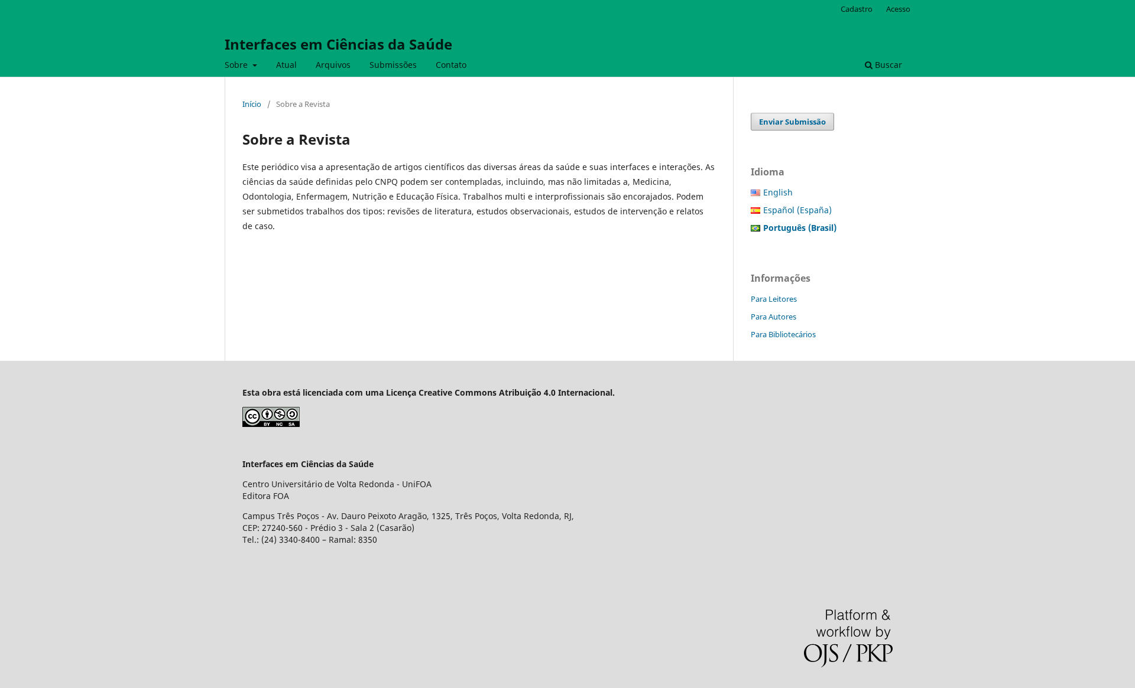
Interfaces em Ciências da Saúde (338, 44)
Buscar (887, 64)
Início (251, 104)
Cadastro (857, 9)
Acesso (898, 9)
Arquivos (333, 64)
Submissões (393, 64)
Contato (451, 64)
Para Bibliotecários (783, 334)
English (778, 192)
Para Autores (773, 316)
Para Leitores (774, 299)
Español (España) (797, 210)
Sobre (237, 64)
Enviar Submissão (792, 121)
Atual (286, 64)
